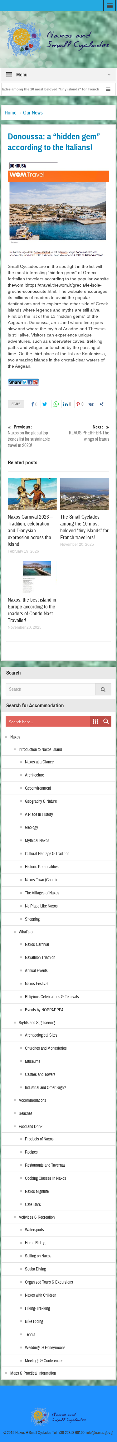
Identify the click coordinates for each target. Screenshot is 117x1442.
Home (11, 112)
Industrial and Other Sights (45, 1088)
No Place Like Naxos (41, 906)
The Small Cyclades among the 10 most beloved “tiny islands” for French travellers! (84, 527)
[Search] (103, 689)
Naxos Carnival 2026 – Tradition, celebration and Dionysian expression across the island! (30, 531)
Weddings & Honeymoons (45, 1348)
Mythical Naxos (37, 841)
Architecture (34, 775)
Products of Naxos (39, 1139)
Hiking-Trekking (37, 1308)
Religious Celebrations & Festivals (52, 997)
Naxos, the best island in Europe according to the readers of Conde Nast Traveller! (32, 610)
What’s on (26, 932)
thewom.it (17, 285)
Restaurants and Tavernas (45, 1165)
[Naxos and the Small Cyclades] (58, 39)
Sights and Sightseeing (37, 1023)
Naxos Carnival (37, 944)
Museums (33, 1061)
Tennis (30, 1335)
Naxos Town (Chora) (41, 880)
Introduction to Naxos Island (40, 749)
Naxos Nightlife (37, 1191)
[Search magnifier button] (106, 721)
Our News (33, 112)
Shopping (32, 919)
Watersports (34, 1230)
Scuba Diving (35, 1269)
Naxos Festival (36, 984)
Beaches (25, 1113)
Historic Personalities (42, 867)
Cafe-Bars (33, 1204)
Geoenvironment (38, 788)
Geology (31, 827)
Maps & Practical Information (33, 1373)
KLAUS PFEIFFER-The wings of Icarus (89, 433)
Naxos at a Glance (39, 762)
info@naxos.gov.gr (100, 1432)
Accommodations (32, 1100)
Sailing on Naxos (38, 1256)
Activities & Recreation (37, 1217)
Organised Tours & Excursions (49, 1282)
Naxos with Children (40, 1295)
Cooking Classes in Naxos (45, 1178)
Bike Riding (34, 1321)
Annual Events (36, 971)
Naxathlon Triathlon (40, 958)
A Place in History (39, 814)
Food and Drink (30, 1127)
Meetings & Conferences (44, 1361)
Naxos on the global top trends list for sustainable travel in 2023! (29, 436)
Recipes (31, 1152)
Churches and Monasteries (46, 1048)
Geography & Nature (41, 801)
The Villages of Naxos (42, 893)
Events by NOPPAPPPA (44, 1010)
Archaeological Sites (41, 1035)
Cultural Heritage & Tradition (47, 854)
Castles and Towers (40, 1074)
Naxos (15, 737)
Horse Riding (35, 1243)
